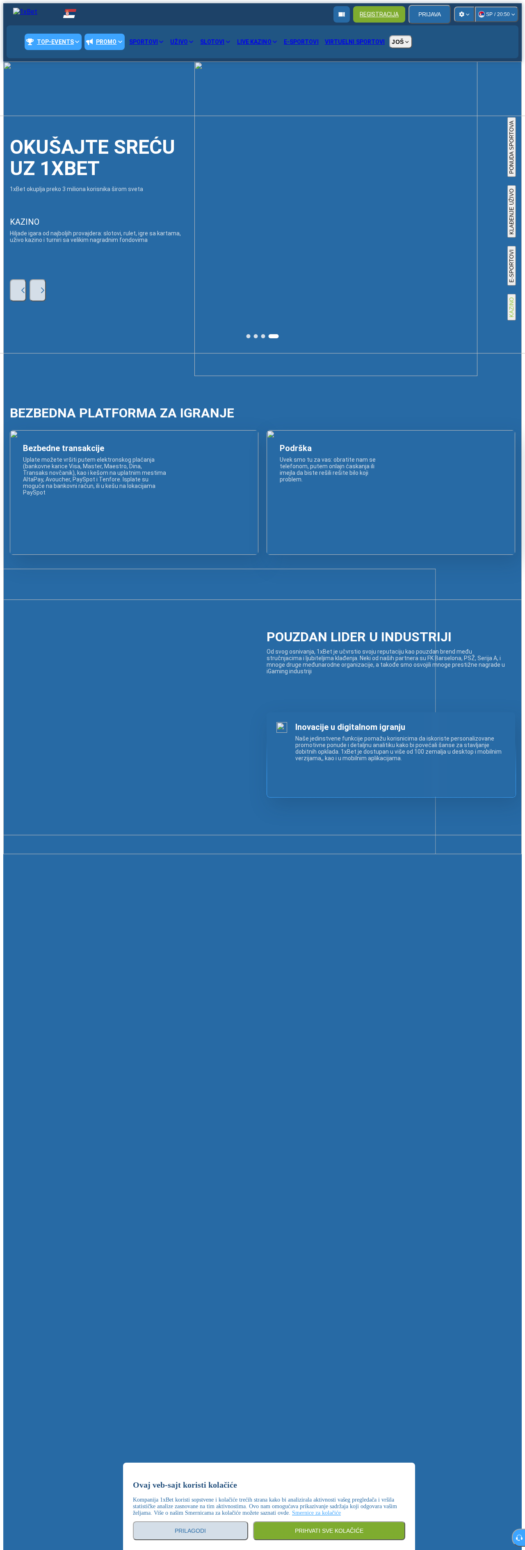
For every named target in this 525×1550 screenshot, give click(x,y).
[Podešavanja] (464, 14)
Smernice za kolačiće (316, 1513)
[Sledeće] (38, 290)
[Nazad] (18, 290)
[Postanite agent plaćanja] (341, 14)
